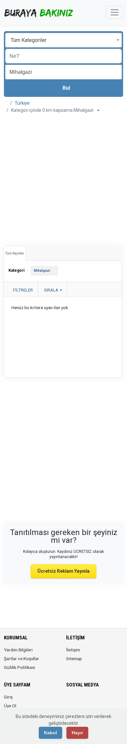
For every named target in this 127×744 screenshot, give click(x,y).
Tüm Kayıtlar (14, 253)
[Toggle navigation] (114, 12)
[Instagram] (88, 700)
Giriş (8, 696)
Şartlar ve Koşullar (21, 658)
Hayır (77, 732)
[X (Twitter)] (79, 700)
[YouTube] (116, 700)
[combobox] (63, 40)
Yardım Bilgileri (18, 649)
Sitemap (74, 658)
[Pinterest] (107, 700)
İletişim (73, 649)
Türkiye (22, 103)
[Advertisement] (63, 177)
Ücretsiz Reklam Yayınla (63, 571)
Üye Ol (10, 705)
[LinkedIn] (97, 700)
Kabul (50, 732)
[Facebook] (70, 700)
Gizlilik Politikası (19, 667)
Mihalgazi (42, 270)
